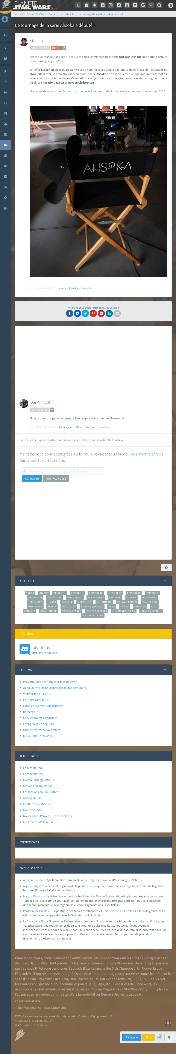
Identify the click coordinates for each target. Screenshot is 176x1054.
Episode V (152, 592)
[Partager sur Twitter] (85, 313)
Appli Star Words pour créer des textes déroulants (55, 688)
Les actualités (37, 440)
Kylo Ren (124, 978)
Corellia (129, 911)
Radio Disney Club (55, 1008)
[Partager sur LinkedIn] (109, 313)
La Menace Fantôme (85, 963)
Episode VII (54, 597)
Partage (131, 1037)
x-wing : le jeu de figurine (38, 724)
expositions (23, 989)
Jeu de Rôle (149, 597)
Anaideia (117, 440)
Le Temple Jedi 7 (34, 768)
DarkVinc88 (40, 402)
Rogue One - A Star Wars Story (125, 989)
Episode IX (134, 592)
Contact (84, 1016)
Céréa (92, 886)
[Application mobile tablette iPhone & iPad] (86, 5)
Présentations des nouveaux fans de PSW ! (50, 682)
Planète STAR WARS (34, 5)
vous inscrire (140, 454)
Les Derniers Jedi (108, 994)
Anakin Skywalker (39, 978)
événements (47, 989)
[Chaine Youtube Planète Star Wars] (127, 5)
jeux (92, 984)
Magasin (66, 601)
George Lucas (154, 958)
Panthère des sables (36, 911)
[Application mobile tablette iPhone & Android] (78, 5)
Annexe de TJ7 (32, 798)
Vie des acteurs (92, 615)
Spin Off (29, 611)
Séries (124, 606)
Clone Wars (142, 984)
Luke (56, 978)
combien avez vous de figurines (43, 706)
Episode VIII (74, 597)
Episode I (60, 592)
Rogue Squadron (92, 606)
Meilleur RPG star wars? (38, 736)
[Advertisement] (93, 360)
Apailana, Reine (33, 880)
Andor (30, 592)
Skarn (66, 440)
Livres (52, 601)
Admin (63, 288)
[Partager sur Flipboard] (101, 313)
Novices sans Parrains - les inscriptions (47, 816)
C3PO (137, 978)
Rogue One (69, 606)
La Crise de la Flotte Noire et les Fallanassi (50, 921)
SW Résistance (71, 611)
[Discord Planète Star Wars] (135, 5)
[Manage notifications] (168, 1023)
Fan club (115, 597)
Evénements (96, 597)
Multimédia (104, 601)
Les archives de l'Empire (38, 822)
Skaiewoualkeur (92, 440)
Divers (43, 592)
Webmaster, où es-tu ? (37, 694)
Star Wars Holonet (29, 1008)
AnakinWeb (74, 958)
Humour (131, 597)
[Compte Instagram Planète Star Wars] (111, 5)
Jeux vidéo (35, 601)
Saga (112, 606)
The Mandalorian (123, 611)
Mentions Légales (37, 1016)
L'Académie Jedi (33, 774)
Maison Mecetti (32, 896)
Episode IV (115, 592)
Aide (148, 1037)
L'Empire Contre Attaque (50, 973)
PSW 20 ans (35, 606)
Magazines (85, 601)
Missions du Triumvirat (37, 786)
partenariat (26, 1001)
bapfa (107, 440)
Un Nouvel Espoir (149, 968)
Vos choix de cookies (64, 1016)
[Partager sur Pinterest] (93, 313)
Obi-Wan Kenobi (127, 601)
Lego (100, 984)
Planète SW (150, 601)
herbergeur (30, 712)
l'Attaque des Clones (52, 968)
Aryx (26, 886)
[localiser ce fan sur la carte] (63, 48)
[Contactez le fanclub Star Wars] (151, 5)
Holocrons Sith (32, 810)
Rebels (52, 606)
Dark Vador (108, 978)
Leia (65, 978)
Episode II (77, 592)
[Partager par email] (117, 313)
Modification (66, 427)
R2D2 (146, 978)
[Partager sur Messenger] (77, 313)
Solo (154, 606)
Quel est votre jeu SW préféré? (42, 730)
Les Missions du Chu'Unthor (41, 792)
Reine (80, 880)
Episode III (96, 592)
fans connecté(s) (45, 650)
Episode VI (35, 597)
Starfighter (48, 611)
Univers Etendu (151, 611)
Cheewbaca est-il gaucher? (40, 718)
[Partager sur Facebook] (69, 313)
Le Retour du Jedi (100, 973)
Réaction (74, 288)
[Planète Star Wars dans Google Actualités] (143, 5)
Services (140, 606)
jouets (82, 984)
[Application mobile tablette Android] (95, 5)
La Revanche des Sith (102, 968)
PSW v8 (19, 1016)
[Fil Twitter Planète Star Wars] (119, 5)
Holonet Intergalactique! (39, 780)
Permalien (87, 288)
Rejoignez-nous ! (101, 1016)
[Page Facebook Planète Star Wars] (103, 5)
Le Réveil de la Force (136, 963)
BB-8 (158, 978)
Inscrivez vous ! (56, 478)
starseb (36, 40)
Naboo (106, 880)
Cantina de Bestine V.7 (37, 804)
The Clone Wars (96, 611)
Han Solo (76, 978)
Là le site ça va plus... (36, 700)
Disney (24, 963)
